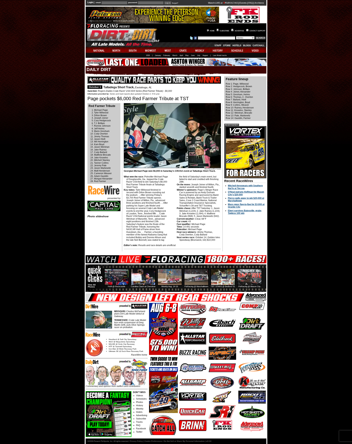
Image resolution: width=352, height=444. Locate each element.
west (167, 50)
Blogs (247, 45)
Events (243, 3)
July (198, 55)
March (175, 55)
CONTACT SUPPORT (257, 31)
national (97, 50)
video (257, 50)
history (218, 50)
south (133, 50)
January (158, 55)
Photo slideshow (98, 216)
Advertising (141, 415)
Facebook (141, 428)
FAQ (250, 3)
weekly (200, 50)
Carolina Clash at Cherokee (143, 286)
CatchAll (259, 45)
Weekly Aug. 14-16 (169, 286)
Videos (139, 395)
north (117, 50)
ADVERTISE (239, 31)
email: (98, 2)
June (193, 55)
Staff (217, 45)
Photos (139, 402)
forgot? (175, 3)
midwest (150, 50)
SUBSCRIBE (224, 31)
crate (183, 50)
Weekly (139, 408)
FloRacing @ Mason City (249, 286)
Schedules (141, 399)
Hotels (236, 45)
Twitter (139, 432)
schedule (237, 50)
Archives (259, 3)
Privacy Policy (136, 441)
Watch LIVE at (215, 3)
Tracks (139, 422)
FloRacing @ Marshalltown (196, 286)
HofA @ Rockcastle (116, 286)
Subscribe (141, 418)
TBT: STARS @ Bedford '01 (223, 286)
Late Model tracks (220, 55)
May (187, 55)
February (166, 55)
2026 (148, 55)
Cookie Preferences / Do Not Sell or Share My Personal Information (174, 441)
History (139, 405)
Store (227, 45)
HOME (212, 31)
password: (133, 2)
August (205, 55)
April (181, 55)
